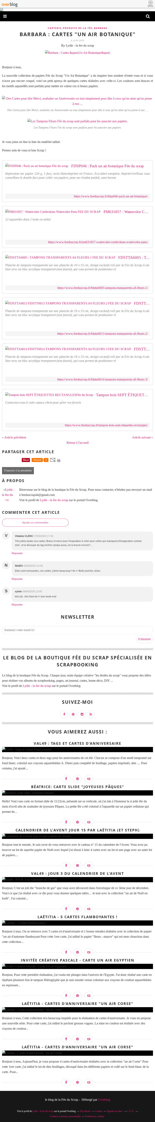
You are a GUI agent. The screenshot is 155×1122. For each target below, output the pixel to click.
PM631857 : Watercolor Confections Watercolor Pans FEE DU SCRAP (127, 212)
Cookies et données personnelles (65, 1116)
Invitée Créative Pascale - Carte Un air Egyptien (77, 960)
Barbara (100, 28)
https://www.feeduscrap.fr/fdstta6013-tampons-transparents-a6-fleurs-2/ (102, 333)
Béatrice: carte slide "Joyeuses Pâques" (77, 786)
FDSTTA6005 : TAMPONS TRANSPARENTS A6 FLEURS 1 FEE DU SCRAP (134, 257)
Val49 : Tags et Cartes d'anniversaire (77, 743)
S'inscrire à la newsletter (18, 470)
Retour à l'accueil (78, 442)
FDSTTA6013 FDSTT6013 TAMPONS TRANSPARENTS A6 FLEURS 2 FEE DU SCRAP (142, 303)
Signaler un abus (115, 1111)
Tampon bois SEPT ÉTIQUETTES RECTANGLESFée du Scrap (123, 395)
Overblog (104, 1099)
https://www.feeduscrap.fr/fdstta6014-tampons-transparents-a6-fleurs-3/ (102, 379)
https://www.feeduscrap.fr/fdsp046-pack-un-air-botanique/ (111, 196)
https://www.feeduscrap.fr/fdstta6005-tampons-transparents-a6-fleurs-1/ (102, 287)
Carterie (54, 28)
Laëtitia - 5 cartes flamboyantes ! (77, 916)
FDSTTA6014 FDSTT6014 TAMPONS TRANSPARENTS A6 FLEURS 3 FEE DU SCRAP (142, 349)
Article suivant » (142, 437)
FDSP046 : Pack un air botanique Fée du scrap (107, 166)
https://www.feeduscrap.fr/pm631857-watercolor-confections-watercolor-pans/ (98, 242)
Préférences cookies (94, 1116)
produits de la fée (77, 28)
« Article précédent (14, 437)
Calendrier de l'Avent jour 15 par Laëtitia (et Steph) (78, 830)
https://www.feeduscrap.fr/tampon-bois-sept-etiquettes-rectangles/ (106, 425)
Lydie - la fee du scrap (54, 500)
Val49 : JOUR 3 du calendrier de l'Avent (77, 873)
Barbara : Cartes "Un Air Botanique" (78, 34)
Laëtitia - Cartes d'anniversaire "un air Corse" (77, 1003)
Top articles (85, 1111)
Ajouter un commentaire (35, 522)
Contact (98, 1111)
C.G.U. (130, 1111)
